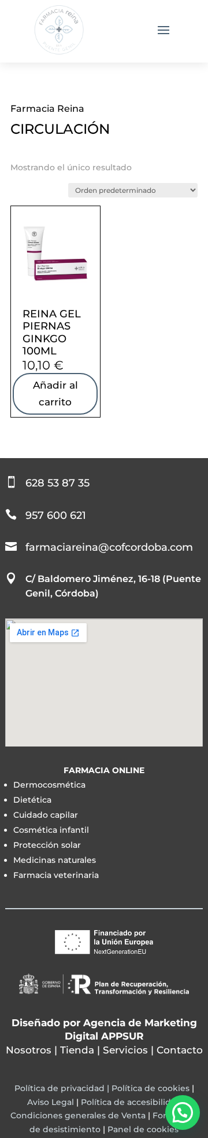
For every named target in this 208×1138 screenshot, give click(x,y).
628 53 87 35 (57, 483)
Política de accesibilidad (131, 1102)
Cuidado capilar (45, 815)
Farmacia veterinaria (56, 875)
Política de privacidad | (63, 1088)
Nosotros (28, 1050)
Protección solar (47, 845)
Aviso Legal (50, 1102)
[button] (182, 1112)
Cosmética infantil (51, 830)
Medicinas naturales (54, 860)
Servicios (125, 1050)
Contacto (180, 1050)
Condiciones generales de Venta (78, 1115)
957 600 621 (55, 515)
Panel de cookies (143, 1129)
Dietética (32, 800)
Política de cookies (151, 1088)
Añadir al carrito (55, 393)
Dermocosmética (49, 785)
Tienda (77, 1050)
